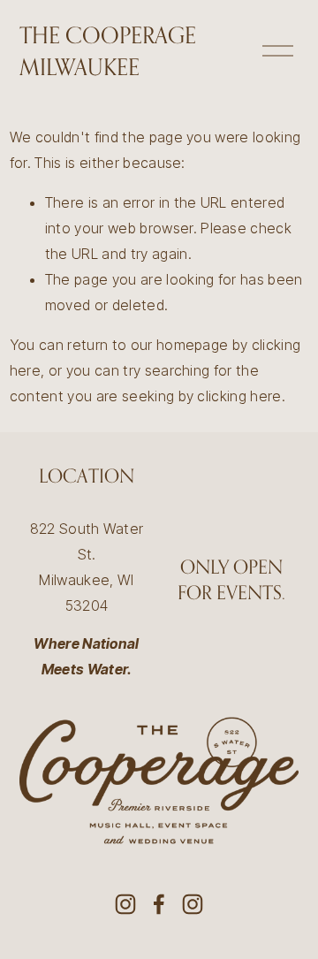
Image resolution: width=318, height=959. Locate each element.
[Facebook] (159, 904)
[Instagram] (125, 904)
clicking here (239, 396)
